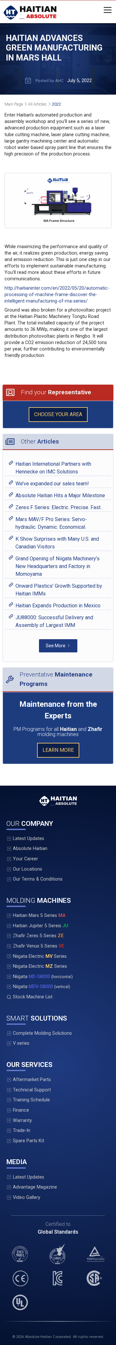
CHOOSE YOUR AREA (58, 414)
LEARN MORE (58, 750)
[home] (30, 12)
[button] (106, 10)
